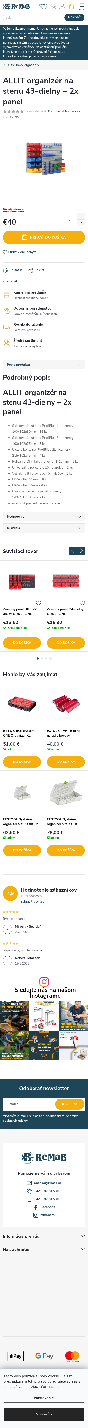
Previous (73, 551)
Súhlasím (44, 1414)
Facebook (48, 1207)
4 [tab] (50, 658)
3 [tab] (46, 658)
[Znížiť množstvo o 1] (81, 222)
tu (58, 1386)
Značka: (11, 281)
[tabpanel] (22, 606)
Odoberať (70, 1104)
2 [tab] (42, 658)
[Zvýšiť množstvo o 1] (81, 216)
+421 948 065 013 (47, 1191)
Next (81, 551)
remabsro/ (47, 1215)
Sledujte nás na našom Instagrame (45, 993)
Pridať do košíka (48, 237)
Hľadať (74, 17)
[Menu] (82, 6)
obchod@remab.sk (48, 1183)
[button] (22, 755)
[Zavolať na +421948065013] (54, 7)
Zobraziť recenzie (32, 901)
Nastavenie (44, 1398)
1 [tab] (38, 658)
